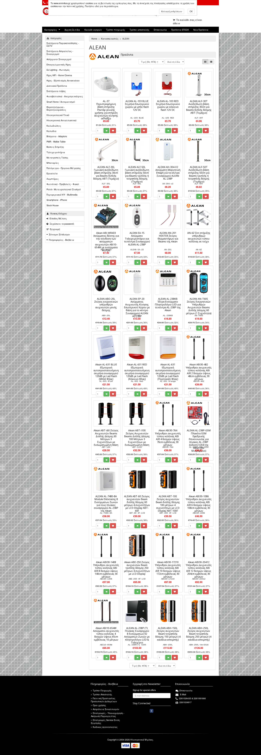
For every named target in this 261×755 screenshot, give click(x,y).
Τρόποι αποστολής (139, 29)
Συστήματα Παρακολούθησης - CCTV (63, 44)
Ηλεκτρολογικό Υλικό (58, 115)
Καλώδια (51, 131)
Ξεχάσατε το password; (61, 223)
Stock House (53, 205)
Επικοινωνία (160, 29)
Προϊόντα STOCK (180, 29)
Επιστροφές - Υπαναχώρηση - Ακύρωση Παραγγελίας (107, 715)
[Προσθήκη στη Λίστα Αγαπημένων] (113, 130)
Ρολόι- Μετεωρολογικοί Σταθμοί (64, 189)
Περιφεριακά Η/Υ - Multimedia (62, 194)
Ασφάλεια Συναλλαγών (105, 709)
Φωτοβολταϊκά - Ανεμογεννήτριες (65, 96)
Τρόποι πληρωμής (115, 29)
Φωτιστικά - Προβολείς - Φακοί (63, 184)
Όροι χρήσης (99, 705)
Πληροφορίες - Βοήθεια (61, 239)
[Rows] (211, 61)
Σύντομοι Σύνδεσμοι (59, 234)
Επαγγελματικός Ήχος (59, 64)
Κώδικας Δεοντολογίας (105, 726)
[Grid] (205, 61)
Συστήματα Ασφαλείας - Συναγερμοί (60, 52)
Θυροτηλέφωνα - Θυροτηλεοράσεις (56, 108)
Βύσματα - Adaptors (57, 136)
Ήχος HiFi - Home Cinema (59, 75)
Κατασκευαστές (110, 38)
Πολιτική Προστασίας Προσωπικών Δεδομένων (104, 700)
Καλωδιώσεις (54, 125)
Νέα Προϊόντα (200, 29)
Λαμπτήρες (53, 178)
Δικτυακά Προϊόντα (57, 85)
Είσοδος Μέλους (57, 218)
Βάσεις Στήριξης (55, 146)
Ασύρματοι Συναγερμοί (59, 59)
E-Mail (182, 694)
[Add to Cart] (106, 130)
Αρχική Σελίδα (72, 29)
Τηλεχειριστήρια (56, 152)
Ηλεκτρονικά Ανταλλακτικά (61, 120)
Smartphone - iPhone (57, 199)
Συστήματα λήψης (56, 91)
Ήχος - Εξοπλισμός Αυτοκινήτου (63, 80)
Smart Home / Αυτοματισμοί (61, 101)
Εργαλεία (52, 173)
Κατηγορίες (50, 29)
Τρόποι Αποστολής (102, 694)
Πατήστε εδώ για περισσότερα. (102, 6)
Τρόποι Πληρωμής (102, 690)
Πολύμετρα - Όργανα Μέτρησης (64, 168)
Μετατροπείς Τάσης (57, 157)
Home (94, 38)
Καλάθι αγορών (93, 29)
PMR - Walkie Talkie (56, 141)
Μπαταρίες (53, 162)
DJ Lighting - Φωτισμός (58, 69)
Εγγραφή (54, 229)
